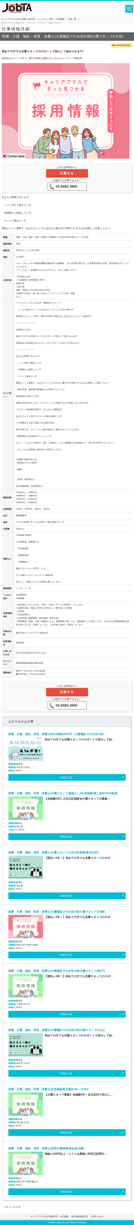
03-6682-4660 (66, 186)
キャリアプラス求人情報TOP (44, 1216)
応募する (67, 173)
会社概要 (64, 1216)
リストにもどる (12, 1207)
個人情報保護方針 (79, 1216)
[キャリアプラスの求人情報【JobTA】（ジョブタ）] (17, 7)
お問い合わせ (97, 1216)
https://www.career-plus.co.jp (29, 662)
